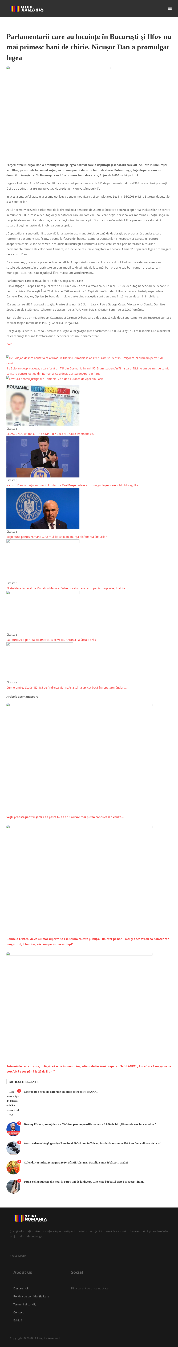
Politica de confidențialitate (31, 1296)
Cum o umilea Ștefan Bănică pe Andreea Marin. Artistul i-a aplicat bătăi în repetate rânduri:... (66, 688)
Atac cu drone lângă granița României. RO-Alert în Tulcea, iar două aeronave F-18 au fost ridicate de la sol (92, 1143)
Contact (18, 1312)
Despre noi (20, 1288)
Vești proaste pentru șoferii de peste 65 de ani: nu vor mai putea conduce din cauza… (65, 817)
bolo (9, 344)
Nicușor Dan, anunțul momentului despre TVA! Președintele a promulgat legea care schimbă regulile (72, 485)
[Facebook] (71, 1300)
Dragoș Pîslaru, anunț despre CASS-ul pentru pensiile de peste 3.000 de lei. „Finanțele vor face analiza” (90, 1124)
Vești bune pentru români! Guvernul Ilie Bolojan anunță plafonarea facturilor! (56, 537)
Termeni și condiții (25, 1304)
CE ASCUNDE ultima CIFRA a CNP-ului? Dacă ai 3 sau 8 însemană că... (50, 434)
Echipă (17, 1320)
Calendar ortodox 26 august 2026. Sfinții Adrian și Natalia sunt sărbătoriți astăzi (76, 1162)
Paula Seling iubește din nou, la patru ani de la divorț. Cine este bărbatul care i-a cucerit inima (84, 1181)
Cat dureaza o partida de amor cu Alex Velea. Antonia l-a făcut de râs (51, 640)
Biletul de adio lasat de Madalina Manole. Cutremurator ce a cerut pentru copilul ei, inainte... (66, 588)
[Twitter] (11, 1248)
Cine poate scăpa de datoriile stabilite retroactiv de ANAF (61, 1091)
